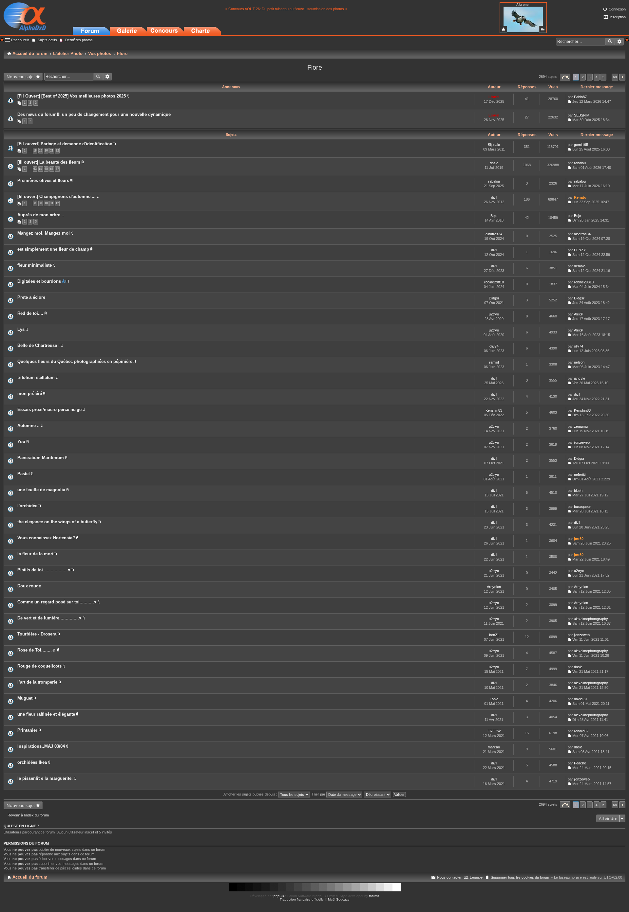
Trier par (319, 794)
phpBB (279, 896)
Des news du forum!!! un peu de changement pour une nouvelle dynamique (94, 114)
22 (57, 150)
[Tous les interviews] (542, 29)
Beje (493, 216)
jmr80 (578, 539)
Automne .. (28, 425)
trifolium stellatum (36, 377)
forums (374, 896)
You (21, 441)
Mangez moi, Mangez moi (43, 233)
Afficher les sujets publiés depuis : (250, 794)
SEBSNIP (581, 115)
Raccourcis (20, 40)
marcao (494, 747)
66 (51, 168)
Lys (21, 329)
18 (35, 150)
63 (35, 168)
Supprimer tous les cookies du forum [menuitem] (520, 877)
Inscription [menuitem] (617, 17)
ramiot (494, 362)
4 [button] (597, 77)
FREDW (494, 731)
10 (46, 203)
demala (579, 266)
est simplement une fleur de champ (53, 249)
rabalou (580, 163)
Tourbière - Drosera (36, 634)
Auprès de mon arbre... (40, 214)
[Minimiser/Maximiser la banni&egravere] (2, 40)
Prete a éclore (31, 297)
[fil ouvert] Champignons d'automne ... (56, 196)
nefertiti (579, 474)
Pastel (23, 473)
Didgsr (494, 298)
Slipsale (494, 145)
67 (57, 168)
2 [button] (583, 77)
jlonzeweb (582, 442)
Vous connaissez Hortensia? (46, 537)
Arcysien (494, 587)
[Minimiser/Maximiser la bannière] (627, 40)
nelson (579, 362)
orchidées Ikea (32, 762)
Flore (314, 67)
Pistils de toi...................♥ (43, 569)
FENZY (580, 250)
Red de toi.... (30, 313)
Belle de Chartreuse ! (38, 345)
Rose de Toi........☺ (36, 650)
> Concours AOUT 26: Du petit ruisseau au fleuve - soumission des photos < (286, 9)
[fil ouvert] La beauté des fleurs (48, 162)
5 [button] (603, 77)
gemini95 (581, 145)
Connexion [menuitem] (617, 9)
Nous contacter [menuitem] (449, 877)
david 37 (580, 699)
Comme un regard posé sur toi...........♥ (57, 601)
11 (51, 203)
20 (46, 150)
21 (51, 150)
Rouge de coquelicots (39, 666)
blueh (578, 490)
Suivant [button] (622, 77)
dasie (494, 163)
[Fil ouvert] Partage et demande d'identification (64, 143)
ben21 (494, 635)
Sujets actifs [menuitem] (47, 40)
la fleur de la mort (35, 553)
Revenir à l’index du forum (28, 815)
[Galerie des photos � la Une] (503, 29)
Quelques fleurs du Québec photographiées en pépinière (74, 361)
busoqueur (582, 507)
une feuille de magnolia (41, 489)
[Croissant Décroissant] (378, 794)
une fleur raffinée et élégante (46, 714)
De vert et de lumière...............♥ (49, 618)
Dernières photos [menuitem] (79, 40)
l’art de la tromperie (37, 682)
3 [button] (590, 77)
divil (494, 197)
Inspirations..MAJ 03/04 (41, 746)
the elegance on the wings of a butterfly (57, 521)
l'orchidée (27, 505)
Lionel (493, 97)
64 (40, 168)
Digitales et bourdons (39, 281)
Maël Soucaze (339, 899)
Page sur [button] (565, 77)
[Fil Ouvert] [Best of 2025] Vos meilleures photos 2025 (71, 96)
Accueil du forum (30, 877)
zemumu (581, 426)
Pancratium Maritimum (40, 457)
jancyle (579, 378)
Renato (580, 197)
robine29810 (494, 282)
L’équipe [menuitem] (476, 877)
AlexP (578, 314)
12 (57, 203)
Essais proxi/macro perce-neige (49, 409)
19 (40, 150)
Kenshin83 (494, 410)
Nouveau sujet (21, 77)
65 (46, 168)
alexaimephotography (591, 619)
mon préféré (29, 393)
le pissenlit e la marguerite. (45, 778)
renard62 (581, 731)
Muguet (24, 698)
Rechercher (610, 41)
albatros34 (494, 234)
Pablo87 (580, 97)
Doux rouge (29, 585)
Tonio (494, 699)
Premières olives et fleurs (43, 180)
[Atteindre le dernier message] (569, 101)
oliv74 (494, 346)
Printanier (27, 730)
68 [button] (615, 77)
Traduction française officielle (302, 899)
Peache (580, 763)
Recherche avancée (619, 41)
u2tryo (494, 314)
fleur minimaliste (34, 265)
